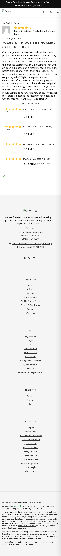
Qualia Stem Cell (30, 455)
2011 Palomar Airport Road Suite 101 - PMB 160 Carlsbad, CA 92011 (30, 235)
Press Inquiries (30, 293)
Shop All (30, 427)
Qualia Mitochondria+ (30, 439)
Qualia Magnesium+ (30, 463)
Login (30, 340)
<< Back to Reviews (12, 23)
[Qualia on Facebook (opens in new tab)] (25, 257)
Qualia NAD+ (31, 443)
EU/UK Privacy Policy (30, 301)
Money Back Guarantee (30, 360)
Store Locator (30, 352)
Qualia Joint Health (30, 451)
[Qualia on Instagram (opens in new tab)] (29, 257)
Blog (30, 404)
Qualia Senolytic (30, 447)
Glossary (30, 400)
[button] (38, 12)
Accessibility (30, 356)
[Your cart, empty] (57, 12)
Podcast (30, 396)
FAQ (30, 344)
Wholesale (30, 313)
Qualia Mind (30, 431)
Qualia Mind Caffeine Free (30, 435)
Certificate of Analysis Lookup (30, 372)
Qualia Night (30, 467)
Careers (30, 309)
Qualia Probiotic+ (30, 471)
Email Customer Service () (32, 243)
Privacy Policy (30, 297)
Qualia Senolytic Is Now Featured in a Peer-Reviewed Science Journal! (28, 4)
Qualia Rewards (30, 364)
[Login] (51, 12)
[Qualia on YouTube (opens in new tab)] (34, 257)
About (30, 285)
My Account (30, 336)
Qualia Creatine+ (30, 459)
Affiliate (30, 289)
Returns (30, 368)
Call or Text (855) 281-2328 (31, 247)
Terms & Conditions (30, 305)
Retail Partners (30, 348)
